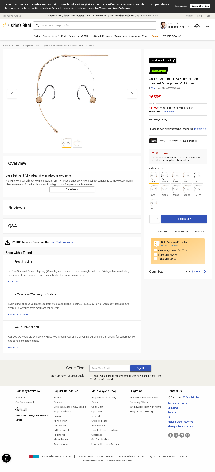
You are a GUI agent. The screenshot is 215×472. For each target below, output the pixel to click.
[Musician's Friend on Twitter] (176, 435)
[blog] (32, 410)
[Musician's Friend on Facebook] (170, 435)
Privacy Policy (85, 4)
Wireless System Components (82, 46)
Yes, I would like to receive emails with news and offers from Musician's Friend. (127, 377)
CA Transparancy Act (167, 456)
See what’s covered (169, 246)
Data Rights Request (85, 456)
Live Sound (95, 36)
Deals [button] (155, 36)
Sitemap (183, 456)
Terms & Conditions (126, 456)
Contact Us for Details (18, 314)
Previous (12, 93)
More (144, 36)
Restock (96, 416)
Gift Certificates (100, 439)
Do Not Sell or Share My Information (57, 456)
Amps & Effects (59, 36)
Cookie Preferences (121, 8)
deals (66, 15)
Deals (94, 402)
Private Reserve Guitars (104, 430)
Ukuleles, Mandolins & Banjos (70, 406)
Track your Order (177, 403)
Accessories (134, 36)
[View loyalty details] (196, 141)
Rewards (189, 15)
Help (208, 15)
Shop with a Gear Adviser (105, 444)
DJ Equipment (61, 430)
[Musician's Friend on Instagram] (187, 435)
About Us (20, 397)
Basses (46, 36)
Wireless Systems (60, 46)
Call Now (182, 397)
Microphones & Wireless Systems (36, 46)
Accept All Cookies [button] (200, 6)
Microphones (120, 36)
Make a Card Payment (180, 421)
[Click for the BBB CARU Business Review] (34, 456)
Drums (72, 36)
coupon (80, 15)
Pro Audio (15, 46)
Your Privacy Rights (146, 456)
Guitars (37, 36)
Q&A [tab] (12, 226)
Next (132, 93)
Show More (72, 189)
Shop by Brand (99, 420)
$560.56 (196, 271)
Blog (199, 15)
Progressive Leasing (141, 411)
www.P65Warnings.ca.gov (62, 242)
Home (5, 46)
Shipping (173, 407)
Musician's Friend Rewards (144, 397)
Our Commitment (24, 402)
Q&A (153, 88)
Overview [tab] (17, 163)
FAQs (171, 417)
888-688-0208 (124, 15)
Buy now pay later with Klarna (145, 406)
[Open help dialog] (6, 458)
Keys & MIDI (82, 36)
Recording (107, 36)
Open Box (96, 411)
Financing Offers (139, 402)
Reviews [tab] (16, 207)
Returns (172, 412)
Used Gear (97, 406)
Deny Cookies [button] (181, 6)
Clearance (96, 434)
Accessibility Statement (93, 461)
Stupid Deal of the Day (103, 397)
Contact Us (13, 347)
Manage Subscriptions (181, 426)
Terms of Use (105, 8)
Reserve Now (183, 218)
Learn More (13, 282)
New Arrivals (98, 425)
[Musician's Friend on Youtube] (182, 435)
